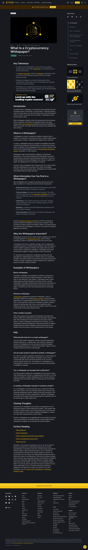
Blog (23, 511)
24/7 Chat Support (73, 513)
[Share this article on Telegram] (76, 17)
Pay (38, 499)
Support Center (72, 514)
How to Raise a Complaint (74, 530)
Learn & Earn (55, 509)
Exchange (40, 495)
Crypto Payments (41, 501)
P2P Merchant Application (58, 495)
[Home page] (10, 3)
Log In (71, 2)
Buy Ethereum (56, 531)
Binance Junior (41, 502)
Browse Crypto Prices (57, 511)
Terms (23, 506)
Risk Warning (24, 515)
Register (77, 2)
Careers (23, 497)
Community (24, 513)
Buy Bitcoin (55, 523)
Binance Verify (72, 523)
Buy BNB (55, 525)
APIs (70, 521)
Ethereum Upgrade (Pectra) (59, 522)
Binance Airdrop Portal (73, 526)
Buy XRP (55, 527)
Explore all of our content (43, 485)
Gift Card (39, 506)
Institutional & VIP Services (58, 499)
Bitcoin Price (55, 513)
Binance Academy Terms (28, 543)
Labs (54, 501)
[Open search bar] (67, 2)
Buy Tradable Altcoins (57, 532)
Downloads (24, 519)
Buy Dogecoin (56, 529)
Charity (39, 517)
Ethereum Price (56, 514)
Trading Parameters (73, 525)
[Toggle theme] (85, 2)
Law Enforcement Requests (74, 528)
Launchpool (40, 508)
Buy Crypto (40, 497)
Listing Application (57, 497)
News (23, 501)
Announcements (25, 499)
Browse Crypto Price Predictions (60, 516)
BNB (70, 499)
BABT (39, 513)
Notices (23, 517)
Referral (70, 497)
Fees (70, 519)
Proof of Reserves (72, 506)
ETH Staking (40, 511)
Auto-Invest (40, 510)
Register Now (75, 123)
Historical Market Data (73, 502)
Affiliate (70, 495)
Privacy (23, 508)
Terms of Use (15, 543)
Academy (40, 504)
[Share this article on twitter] (68, 17)
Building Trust (25, 510)
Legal (23, 504)
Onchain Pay (55, 502)
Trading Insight (72, 504)
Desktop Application (26, 520)
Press (23, 502)
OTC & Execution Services (74, 501)
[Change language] (82, 2)
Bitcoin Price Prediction (58, 518)
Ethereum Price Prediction (58, 520)
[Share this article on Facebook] (72, 17)
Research (39, 515)
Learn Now (53, 7)
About (23, 495)
